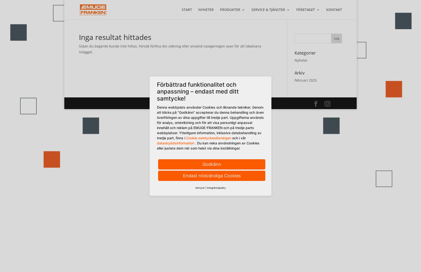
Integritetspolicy (216, 187)
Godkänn (211, 164)
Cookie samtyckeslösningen (208, 138)
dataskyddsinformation (175, 143)
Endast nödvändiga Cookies (212, 175)
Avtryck (200, 187)
